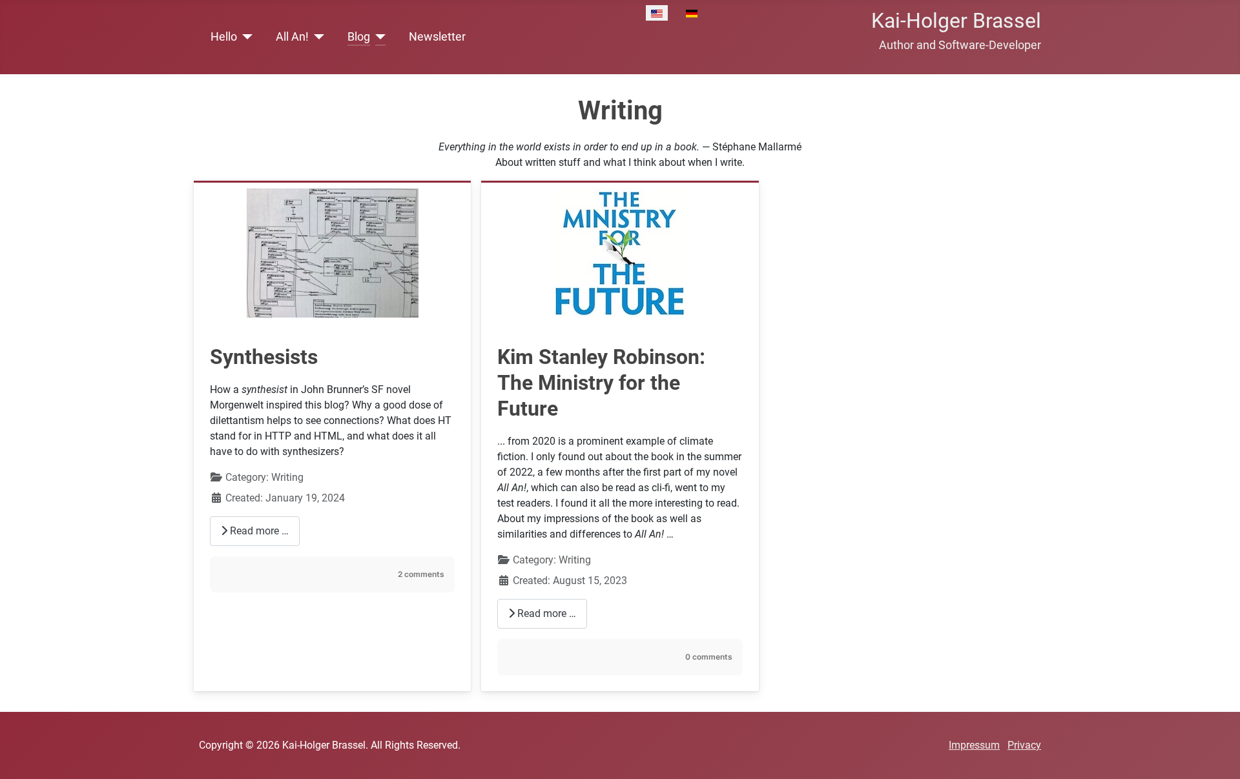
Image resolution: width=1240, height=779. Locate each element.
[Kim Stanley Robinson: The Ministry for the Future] (619, 252)
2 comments (421, 574)
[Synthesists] (332, 252)
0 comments (708, 657)
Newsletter (437, 36)
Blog (358, 36)
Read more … (258, 531)
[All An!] (317, 36)
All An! (292, 36)
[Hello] (245, 36)
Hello (224, 36)
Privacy (1024, 745)
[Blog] (378, 36)
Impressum (974, 745)
